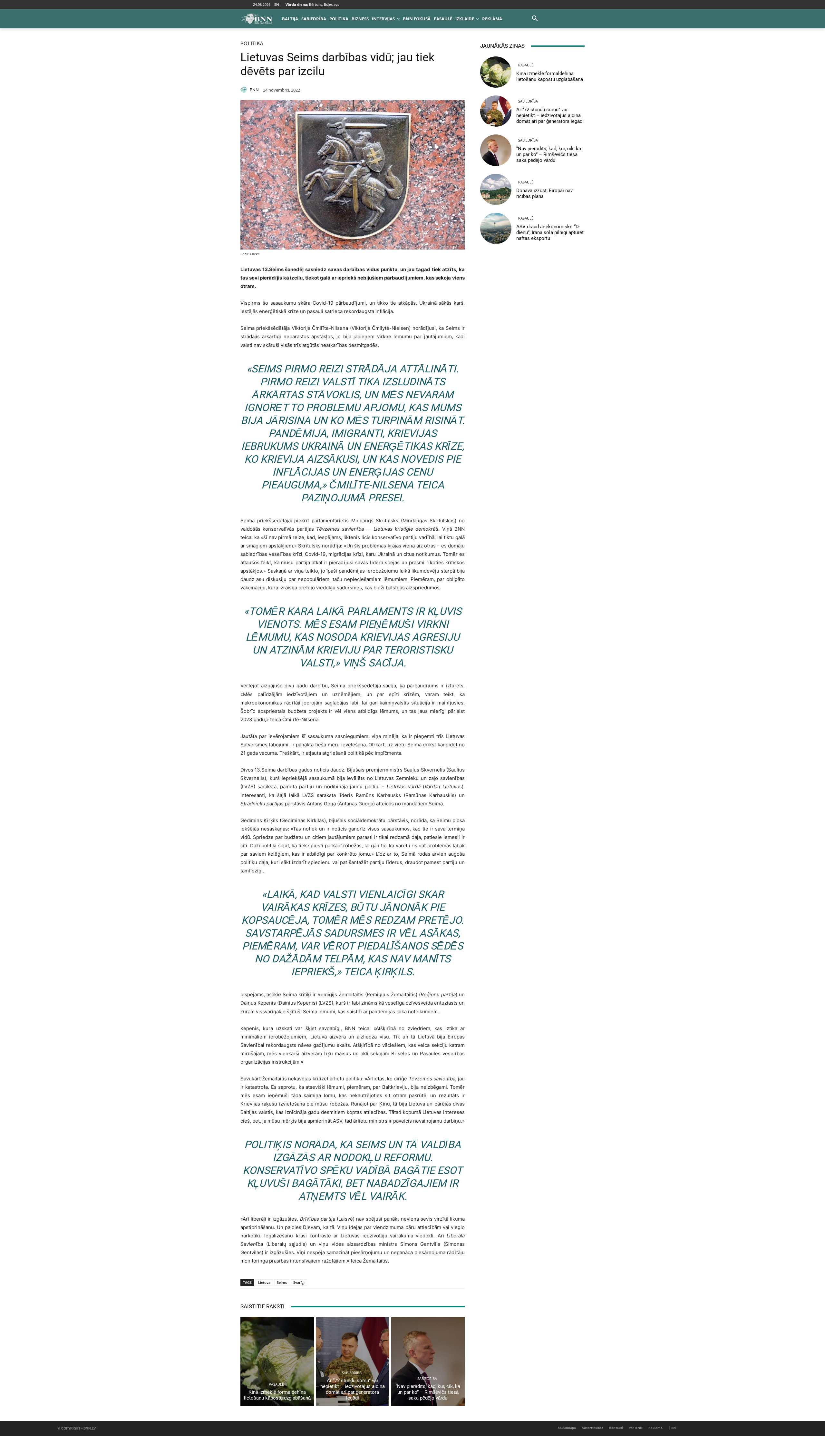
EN (276, 4)
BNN (254, 90)
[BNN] (244, 89)
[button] (535, 19)
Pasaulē (276, 1384)
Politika (251, 43)
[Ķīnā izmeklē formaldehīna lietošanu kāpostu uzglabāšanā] (277, 1361)
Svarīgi (299, 1282)
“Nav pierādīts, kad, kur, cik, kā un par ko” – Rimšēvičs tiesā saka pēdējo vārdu (427, 1392)
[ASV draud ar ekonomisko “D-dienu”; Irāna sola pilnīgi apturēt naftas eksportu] (495, 228)
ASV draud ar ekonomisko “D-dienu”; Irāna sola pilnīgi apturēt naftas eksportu (550, 232)
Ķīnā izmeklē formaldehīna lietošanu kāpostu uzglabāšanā (277, 1395)
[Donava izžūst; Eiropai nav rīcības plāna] (495, 189)
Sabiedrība (352, 1372)
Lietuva (264, 1282)
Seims (282, 1282)
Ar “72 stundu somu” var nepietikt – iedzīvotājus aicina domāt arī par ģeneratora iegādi (352, 1389)
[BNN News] (256, 18)
